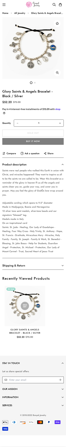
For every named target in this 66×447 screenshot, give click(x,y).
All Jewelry (19, 13)
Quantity (6, 123)
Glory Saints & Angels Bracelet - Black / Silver (24, 331)
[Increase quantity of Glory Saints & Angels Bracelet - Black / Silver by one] (60, 123)
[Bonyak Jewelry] (33, 4)
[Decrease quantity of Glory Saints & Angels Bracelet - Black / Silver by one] (17, 123)
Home (5, 13)
